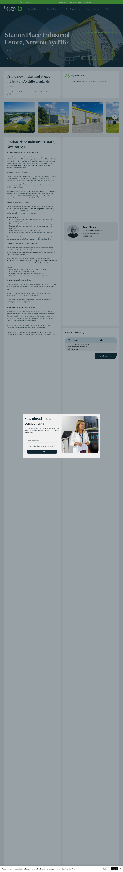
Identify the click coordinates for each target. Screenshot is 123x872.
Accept (115, 869)
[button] (94, 419)
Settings (105, 869)
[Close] (121, 868)
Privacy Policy (76, 869)
